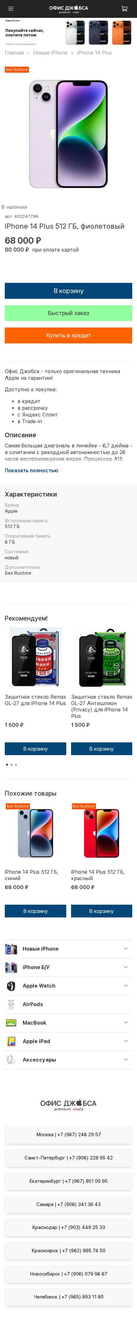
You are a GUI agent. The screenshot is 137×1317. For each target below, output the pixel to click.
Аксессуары (39, 1060)
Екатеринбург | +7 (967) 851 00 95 (68, 1181)
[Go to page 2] (11, 765)
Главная (14, 53)
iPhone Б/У (36, 967)
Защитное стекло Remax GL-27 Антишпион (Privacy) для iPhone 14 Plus (101, 706)
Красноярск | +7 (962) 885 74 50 (68, 1251)
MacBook (34, 1023)
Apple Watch (39, 986)
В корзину (35, 749)
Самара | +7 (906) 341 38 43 (68, 1204)
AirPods (33, 1004)
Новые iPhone (50, 53)
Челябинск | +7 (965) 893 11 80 (69, 1297)
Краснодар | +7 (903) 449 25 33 (68, 1227)
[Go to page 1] (7, 765)
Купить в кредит (68, 335)
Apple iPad (36, 1041)
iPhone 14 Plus (94, 53)
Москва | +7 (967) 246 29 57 (68, 1134)
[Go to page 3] (16, 765)
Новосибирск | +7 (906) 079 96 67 (68, 1274)
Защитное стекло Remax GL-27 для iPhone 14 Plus (35, 700)
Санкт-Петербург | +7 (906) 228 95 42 (69, 1158)
